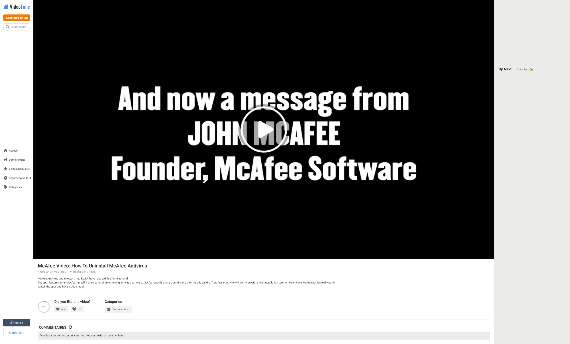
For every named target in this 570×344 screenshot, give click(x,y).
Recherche (18, 27)
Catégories (15, 187)
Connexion (16, 332)
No (79, 309)
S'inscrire (16, 322)
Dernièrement (17, 159)
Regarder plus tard (20, 178)
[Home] (16, 7)
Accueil (13, 150)
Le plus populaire (19, 169)
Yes (63, 309)
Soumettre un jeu (17, 17)
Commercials (120, 309)
